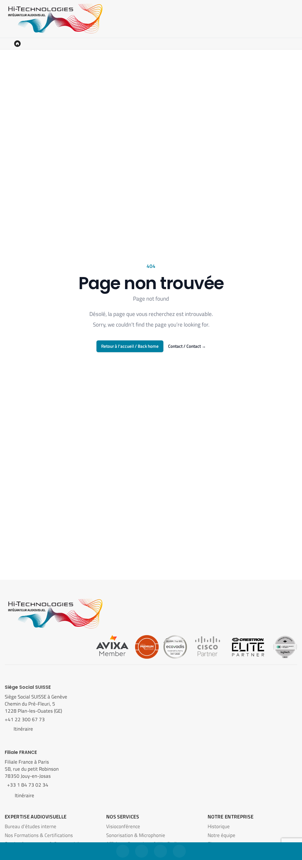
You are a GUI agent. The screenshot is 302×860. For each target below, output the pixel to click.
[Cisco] (207, 646)
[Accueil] (17, 43)
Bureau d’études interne (30, 826)
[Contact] (122, 851)
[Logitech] (285, 646)
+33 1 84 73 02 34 (26, 785)
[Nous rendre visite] (160, 851)
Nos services (122, 817)
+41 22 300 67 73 (25, 719)
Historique (219, 826)
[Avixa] (112, 646)
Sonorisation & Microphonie (135, 835)
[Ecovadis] (175, 646)
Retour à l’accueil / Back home (130, 346)
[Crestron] (248, 646)
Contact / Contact (187, 346)
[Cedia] (147, 646)
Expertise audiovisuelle (35, 817)
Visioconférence (123, 826)
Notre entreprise (230, 817)
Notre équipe (221, 835)
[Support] (179, 851)
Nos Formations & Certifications (39, 835)
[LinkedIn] (141, 851)
